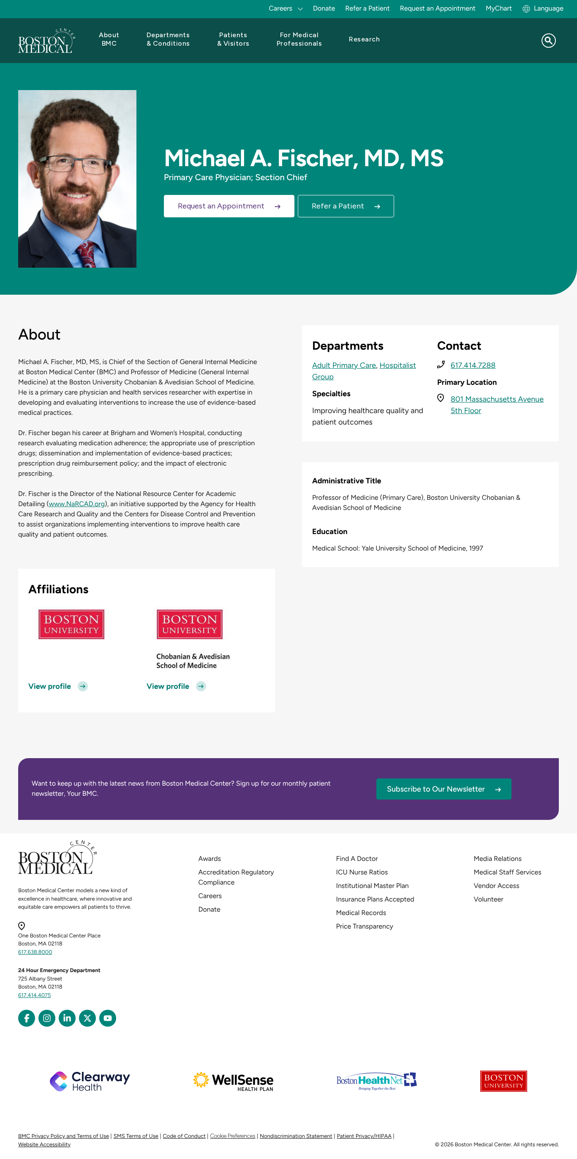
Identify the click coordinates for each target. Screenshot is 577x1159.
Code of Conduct (184, 1136)
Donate (324, 8)
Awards (210, 859)
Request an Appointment (438, 8)
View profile (49, 686)
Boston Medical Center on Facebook (26, 1018)
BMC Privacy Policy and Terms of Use (63, 1136)
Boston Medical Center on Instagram (46, 1018)
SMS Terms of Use (136, 1136)
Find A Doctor (357, 859)
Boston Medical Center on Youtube (107, 1018)
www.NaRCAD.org (77, 504)
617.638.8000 (35, 952)
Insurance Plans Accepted (375, 899)
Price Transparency (364, 926)
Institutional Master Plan (372, 886)
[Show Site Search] (549, 40)
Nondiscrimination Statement (296, 1136)
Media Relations (498, 859)
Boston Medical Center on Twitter (87, 1018)
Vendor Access (497, 886)
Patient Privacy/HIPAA (364, 1136)
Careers (210, 896)
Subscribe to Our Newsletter (436, 789)
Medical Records (361, 913)
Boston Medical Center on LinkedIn (67, 1018)
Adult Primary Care (344, 365)
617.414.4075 (34, 995)
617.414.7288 (473, 365)
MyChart (499, 8)
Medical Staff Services (508, 872)
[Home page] (57, 872)
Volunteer (489, 899)
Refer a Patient (367, 8)
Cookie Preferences (232, 1136)
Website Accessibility (44, 1145)
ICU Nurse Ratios (362, 872)
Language (548, 8)
